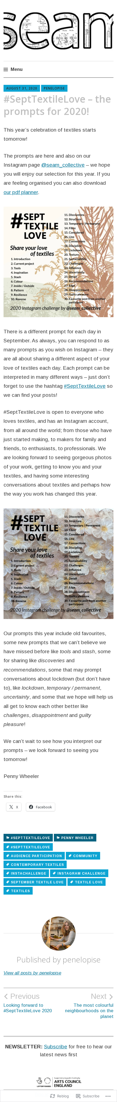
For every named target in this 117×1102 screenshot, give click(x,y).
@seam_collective (63, 165)
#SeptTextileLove (85, 386)
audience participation (36, 856)
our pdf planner (21, 192)
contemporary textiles (37, 865)
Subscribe (55, 1046)
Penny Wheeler (77, 838)
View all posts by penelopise (32, 973)
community (85, 856)
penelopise (54, 88)
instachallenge (28, 873)
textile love (89, 882)
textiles (20, 891)
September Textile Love (37, 882)
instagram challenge (81, 873)
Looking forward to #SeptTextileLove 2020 (28, 1002)
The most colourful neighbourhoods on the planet (89, 1005)
